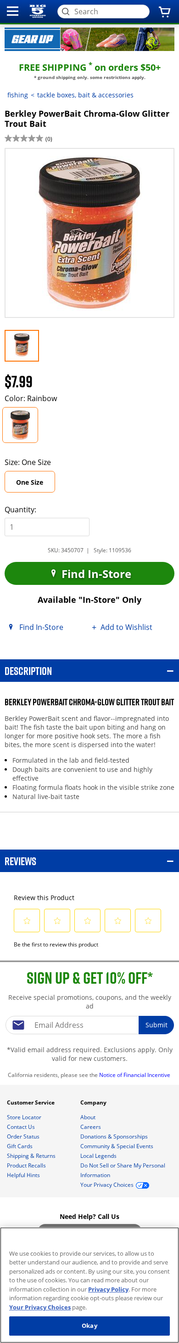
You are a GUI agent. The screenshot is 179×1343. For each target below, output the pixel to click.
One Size (35, 485)
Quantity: (20, 509)
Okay (89, 1325)
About (88, 1117)
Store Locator (25, 1117)
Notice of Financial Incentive (135, 1075)
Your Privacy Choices (40, 1307)
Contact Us (21, 1127)
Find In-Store (95, 573)
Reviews (20, 860)
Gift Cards (20, 1146)
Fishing (17, 95)
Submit (156, 1024)
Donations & (114, 1136)
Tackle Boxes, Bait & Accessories (85, 95)
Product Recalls (27, 1165)
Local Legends (99, 1156)
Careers (91, 1127)
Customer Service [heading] (31, 1102)
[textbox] (89, 1025)
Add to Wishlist (126, 627)
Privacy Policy (108, 1289)
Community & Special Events (117, 1146)
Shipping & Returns (32, 1156)
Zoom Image (36, 161)
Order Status (24, 1136)
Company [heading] (94, 1102)
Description (28, 670)
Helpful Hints (24, 1175)
